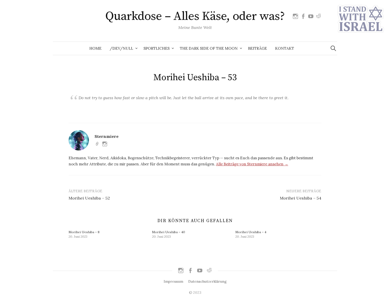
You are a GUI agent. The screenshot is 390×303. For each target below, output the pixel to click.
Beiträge (257, 48)
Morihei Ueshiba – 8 (84, 232)
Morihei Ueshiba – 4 (250, 232)
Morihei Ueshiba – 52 (89, 198)
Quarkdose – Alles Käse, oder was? (195, 16)
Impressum (173, 281)
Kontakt (284, 48)
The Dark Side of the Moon (209, 48)
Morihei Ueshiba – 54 (300, 198)
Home (95, 48)
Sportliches (156, 48)
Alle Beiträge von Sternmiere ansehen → (252, 164)
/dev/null (121, 48)
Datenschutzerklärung (207, 281)
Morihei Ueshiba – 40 (168, 232)
